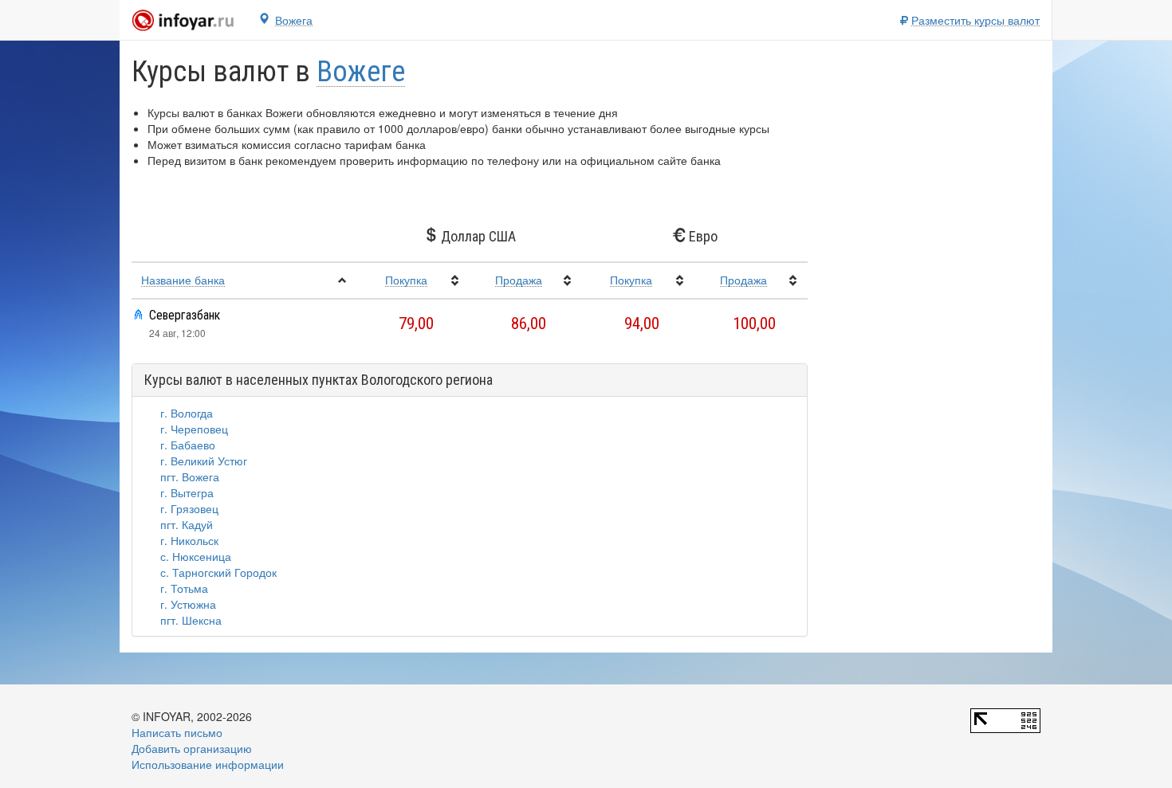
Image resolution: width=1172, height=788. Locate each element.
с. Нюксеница (195, 556)
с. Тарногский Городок (218, 572)
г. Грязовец (189, 508)
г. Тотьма (184, 588)
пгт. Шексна (191, 620)
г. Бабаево (187, 445)
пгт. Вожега (189, 476)
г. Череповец (194, 429)
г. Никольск (189, 540)
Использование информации (208, 764)
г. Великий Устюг (203, 460)
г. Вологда (186, 413)
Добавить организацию (192, 748)
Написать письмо (177, 732)
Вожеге (361, 72)
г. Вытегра (187, 492)
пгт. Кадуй (186, 524)
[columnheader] (244, 280)
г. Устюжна (188, 604)
